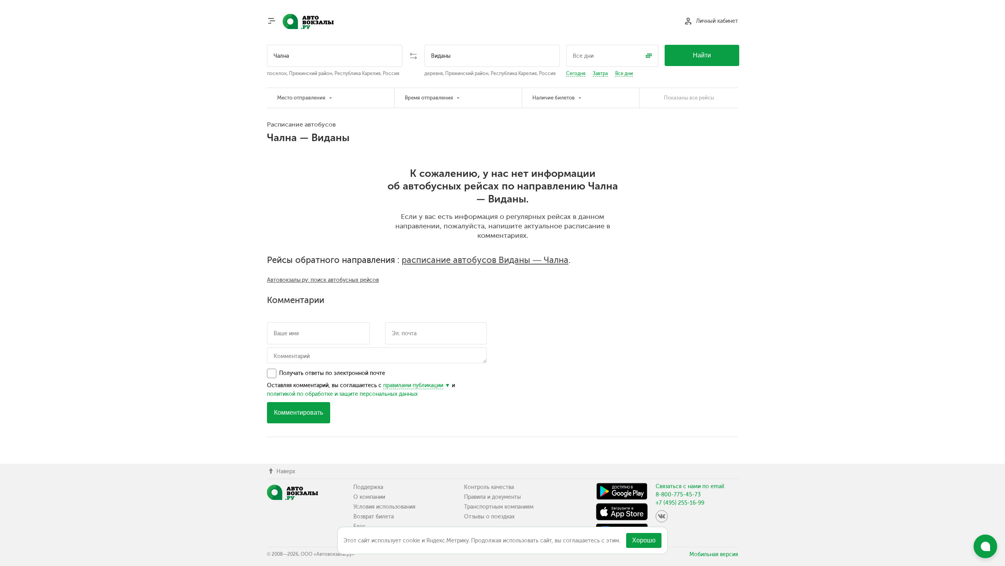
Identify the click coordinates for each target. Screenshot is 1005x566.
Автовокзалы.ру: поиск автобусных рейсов (323, 280)
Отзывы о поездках (489, 516)
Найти (702, 55)
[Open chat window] (985, 546)
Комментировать (298, 412)
